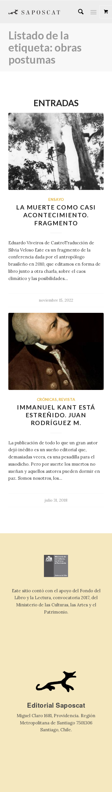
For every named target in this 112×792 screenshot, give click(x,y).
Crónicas (47, 399)
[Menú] (93, 12)
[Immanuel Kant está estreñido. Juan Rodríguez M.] (56, 351)
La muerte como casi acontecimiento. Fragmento (56, 214)
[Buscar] (78, 11)
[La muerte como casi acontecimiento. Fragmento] (56, 151)
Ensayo (56, 199)
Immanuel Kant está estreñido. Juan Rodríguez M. (56, 415)
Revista (67, 399)
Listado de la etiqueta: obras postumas (45, 47)
